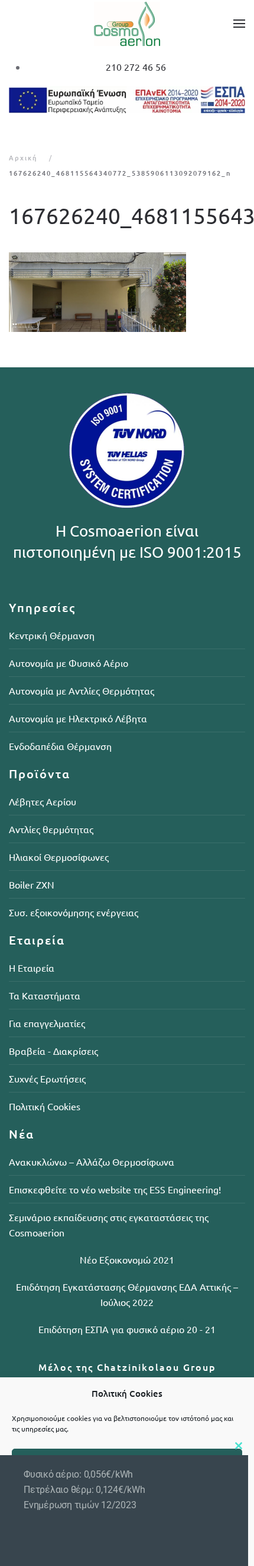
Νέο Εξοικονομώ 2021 (127, 1259)
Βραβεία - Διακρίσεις (53, 1051)
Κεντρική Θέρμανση (52, 635)
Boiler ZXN (31, 884)
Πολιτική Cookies (44, 1106)
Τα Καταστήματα (44, 995)
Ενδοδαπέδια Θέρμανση (60, 746)
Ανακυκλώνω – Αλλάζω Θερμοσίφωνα (91, 1161)
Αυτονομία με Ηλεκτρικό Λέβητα (78, 718)
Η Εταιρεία (31, 967)
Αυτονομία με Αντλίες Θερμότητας (81, 690)
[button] (239, 23)
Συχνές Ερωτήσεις (47, 1078)
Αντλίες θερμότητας (51, 829)
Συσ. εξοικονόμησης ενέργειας (73, 912)
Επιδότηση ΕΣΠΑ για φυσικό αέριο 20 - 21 (127, 1329)
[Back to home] (127, 23)
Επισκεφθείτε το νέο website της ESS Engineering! (115, 1189)
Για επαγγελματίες (47, 1023)
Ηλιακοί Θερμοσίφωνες (59, 857)
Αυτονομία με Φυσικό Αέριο (68, 663)
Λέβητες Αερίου (42, 801)
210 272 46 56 (136, 67)
